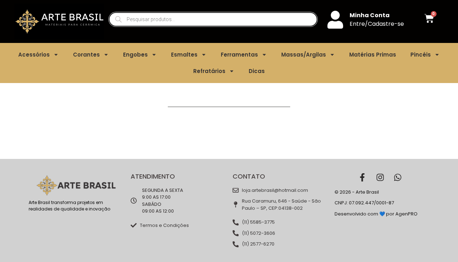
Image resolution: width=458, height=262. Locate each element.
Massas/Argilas (303, 54)
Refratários (209, 71)
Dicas (257, 71)
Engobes (135, 54)
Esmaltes (184, 54)
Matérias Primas (372, 54)
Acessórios (34, 54)
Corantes (86, 54)
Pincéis (420, 54)
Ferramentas (239, 54)
